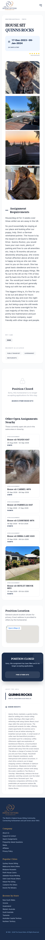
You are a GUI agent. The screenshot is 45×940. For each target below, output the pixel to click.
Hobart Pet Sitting (9, 882)
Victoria (5, 903)
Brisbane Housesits (9, 869)
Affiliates (6, 848)
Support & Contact (9, 836)
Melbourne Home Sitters (11, 866)
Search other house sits (22, 401)
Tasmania (6, 915)
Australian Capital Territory (12, 918)
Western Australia (9, 909)
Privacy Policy (8, 851)
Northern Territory (9, 921)
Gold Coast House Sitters (11, 879)
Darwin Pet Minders (9, 888)
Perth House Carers (9, 872)
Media (5, 845)
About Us (6, 833)
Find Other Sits (22, 675)
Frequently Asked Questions (13, 842)
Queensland (7, 906)
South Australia (8, 912)
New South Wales (9, 900)
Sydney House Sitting (10, 863)
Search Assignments (10, 839)
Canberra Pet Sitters (10, 885)
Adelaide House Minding (11, 875)
